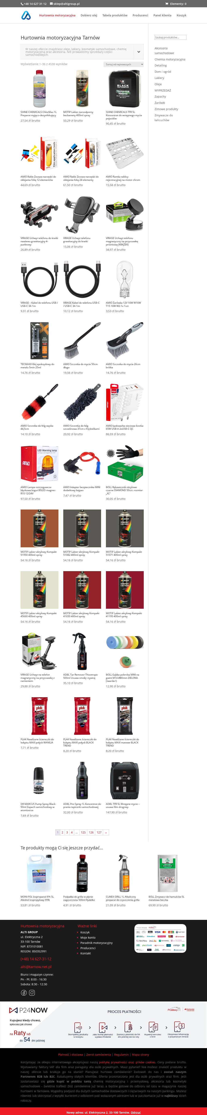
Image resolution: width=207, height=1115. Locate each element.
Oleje (158, 84)
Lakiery (159, 78)
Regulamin (121, 1054)
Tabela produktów (114, 15)
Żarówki (160, 103)
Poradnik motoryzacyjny (96, 943)
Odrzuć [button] (136, 1112)
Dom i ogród (163, 72)
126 (91, 832)
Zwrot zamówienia (98, 1054)
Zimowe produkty (166, 109)
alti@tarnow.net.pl (36, 966)
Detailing (161, 65)
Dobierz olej (89, 15)
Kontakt (85, 953)
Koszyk (181, 15)
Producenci (140, 15)
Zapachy (160, 96)
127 (99, 832)
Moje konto (87, 937)
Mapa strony (140, 1054)
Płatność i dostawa (70, 1054)
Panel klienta (162, 15)
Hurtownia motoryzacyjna (57, 15)
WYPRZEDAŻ (163, 90)
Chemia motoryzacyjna (170, 59)
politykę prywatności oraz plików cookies (127, 1062)
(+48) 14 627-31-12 (36, 958)
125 (83, 832)
